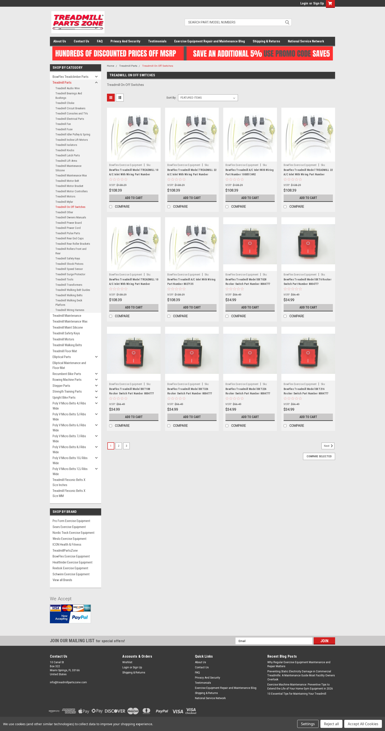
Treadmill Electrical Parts (69, 118)
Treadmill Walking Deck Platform (68, 302)
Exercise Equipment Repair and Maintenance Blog (209, 41)
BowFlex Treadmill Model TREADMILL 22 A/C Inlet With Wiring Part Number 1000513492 (191, 174)
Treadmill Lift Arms (66, 160)
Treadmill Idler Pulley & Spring (72, 134)
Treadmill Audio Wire (67, 88)
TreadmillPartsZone (65, 551)
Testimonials (157, 41)
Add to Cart (134, 198)
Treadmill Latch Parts (67, 155)
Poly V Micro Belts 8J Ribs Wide (69, 449)
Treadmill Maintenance (67, 316)
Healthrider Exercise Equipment (72, 562)
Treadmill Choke (64, 103)
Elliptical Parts (62, 357)
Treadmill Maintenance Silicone (68, 168)
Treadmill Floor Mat (65, 351)
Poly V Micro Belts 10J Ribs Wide (70, 460)
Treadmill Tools (64, 279)
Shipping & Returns (266, 41)
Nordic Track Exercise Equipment (73, 533)
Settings (308, 723)
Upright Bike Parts (64, 398)
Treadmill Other (64, 212)
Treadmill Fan (63, 124)
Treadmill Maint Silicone (68, 327)
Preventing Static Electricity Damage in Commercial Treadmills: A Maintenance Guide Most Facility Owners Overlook (301, 675)
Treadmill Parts (62, 83)
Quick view (134, 158)
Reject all (331, 723)
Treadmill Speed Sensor (69, 269)
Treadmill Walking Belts (68, 295)
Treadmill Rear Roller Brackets (72, 243)
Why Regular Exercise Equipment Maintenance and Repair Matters (298, 664)
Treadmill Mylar (64, 201)
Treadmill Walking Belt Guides (72, 290)
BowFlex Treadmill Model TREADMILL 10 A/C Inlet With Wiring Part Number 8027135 (133, 284)
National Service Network (306, 41)
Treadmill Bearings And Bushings (68, 95)
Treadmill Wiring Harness (69, 310)
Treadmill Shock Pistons (69, 263)
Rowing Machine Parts (67, 380)
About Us (59, 41)
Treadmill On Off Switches (70, 207)
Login (304, 3)
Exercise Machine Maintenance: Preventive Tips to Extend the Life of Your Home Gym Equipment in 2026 (300, 686)
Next (327, 446)
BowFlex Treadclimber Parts (70, 77)
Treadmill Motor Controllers (71, 191)
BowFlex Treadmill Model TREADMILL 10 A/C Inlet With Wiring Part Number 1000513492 (133, 174)
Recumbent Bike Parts (67, 374)
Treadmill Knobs (64, 150)
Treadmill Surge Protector (70, 274)
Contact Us (81, 41)
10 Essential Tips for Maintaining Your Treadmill (296, 693)
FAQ (100, 41)
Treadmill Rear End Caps (69, 238)
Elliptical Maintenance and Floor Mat (69, 365)
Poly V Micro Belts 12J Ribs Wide (70, 471)
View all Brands (62, 580)
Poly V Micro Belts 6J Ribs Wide (69, 427)
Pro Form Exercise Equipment (71, 521)
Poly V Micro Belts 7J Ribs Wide (69, 438)
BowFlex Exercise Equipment (71, 556)
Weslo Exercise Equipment (69, 539)
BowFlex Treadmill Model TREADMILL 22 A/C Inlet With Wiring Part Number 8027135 (308, 174)
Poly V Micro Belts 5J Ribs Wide (69, 416)
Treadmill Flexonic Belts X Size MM (69, 493)
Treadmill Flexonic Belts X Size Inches (69, 482)
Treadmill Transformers (68, 284)
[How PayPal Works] (70, 617)
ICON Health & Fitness (67, 545)
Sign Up (318, 3)
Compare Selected (319, 456)
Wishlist (127, 662)
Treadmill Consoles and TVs (71, 113)
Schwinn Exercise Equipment (71, 574)
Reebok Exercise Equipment (70, 568)
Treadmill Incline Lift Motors (71, 139)
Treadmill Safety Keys (67, 258)
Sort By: (171, 97)
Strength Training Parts (67, 391)
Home (110, 65)
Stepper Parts (61, 386)
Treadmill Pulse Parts (67, 233)
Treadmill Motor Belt (67, 180)
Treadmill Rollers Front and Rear (70, 251)
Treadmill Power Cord (68, 228)
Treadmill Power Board (68, 222)
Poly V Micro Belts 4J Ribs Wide (69, 405)
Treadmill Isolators (66, 145)
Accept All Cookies (363, 723)
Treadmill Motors (65, 196)
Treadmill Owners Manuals (70, 217)
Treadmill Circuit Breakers (70, 108)
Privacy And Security (125, 41)
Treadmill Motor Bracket (69, 186)
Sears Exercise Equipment (69, 527)
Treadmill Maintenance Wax (71, 175)
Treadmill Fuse (63, 129)
